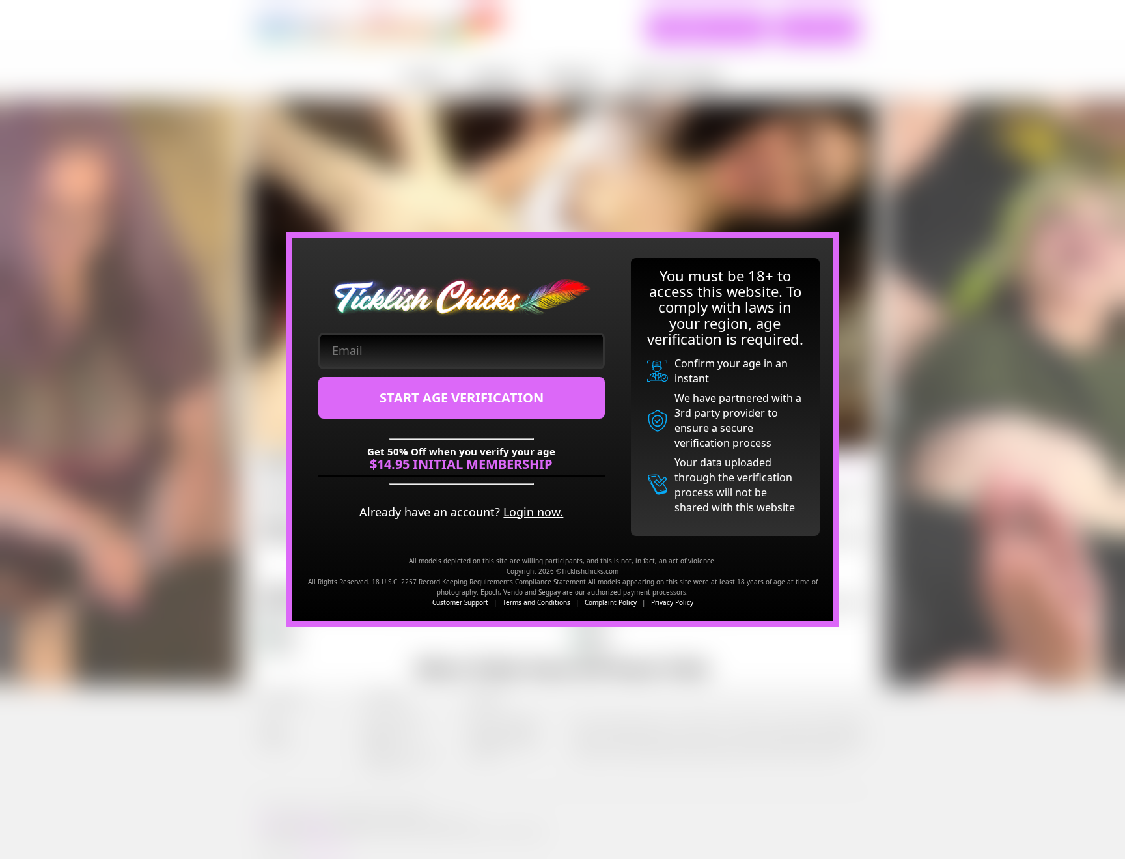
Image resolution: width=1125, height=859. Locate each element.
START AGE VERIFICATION (462, 397)
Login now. (533, 512)
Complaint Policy (611, 602)
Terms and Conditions (536, 602)
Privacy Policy (672, 602)
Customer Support (460, 602)
